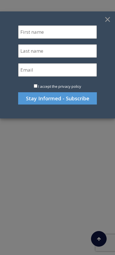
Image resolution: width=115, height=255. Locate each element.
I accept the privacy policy (59, 86)
